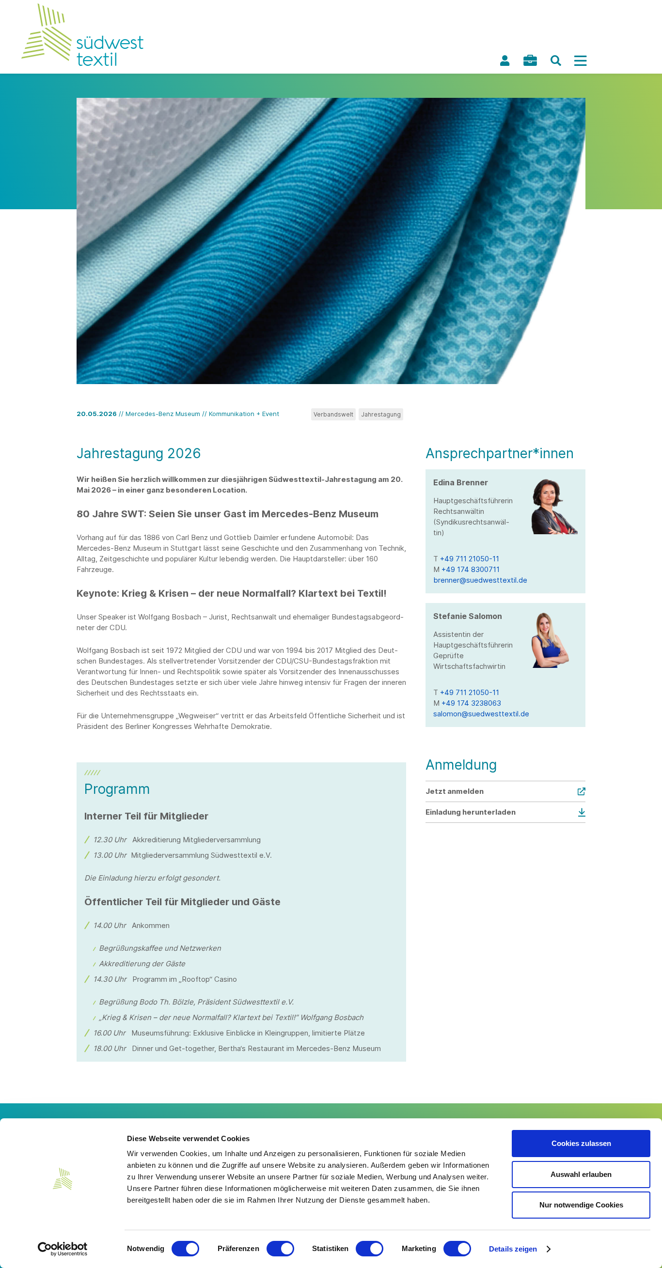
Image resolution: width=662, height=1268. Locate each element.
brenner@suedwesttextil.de (480, 580)
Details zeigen (513, 1249)
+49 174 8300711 (470, 569)
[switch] (280, 1248)
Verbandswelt (333, 414)
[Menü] (580, 60)
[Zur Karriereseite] (530, 60)
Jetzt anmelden (455, 791)
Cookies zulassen (581, 1143)
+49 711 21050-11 (469, 558)
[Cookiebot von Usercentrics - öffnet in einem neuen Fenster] (62, 1249)
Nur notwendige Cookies (581, 1205)
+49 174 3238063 (471, 703)
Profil (504, 60)
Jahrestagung (381, 414)
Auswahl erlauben (581, 1174)
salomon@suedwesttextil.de (481, 713)
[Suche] (556, 60)
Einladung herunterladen (471, 812)
